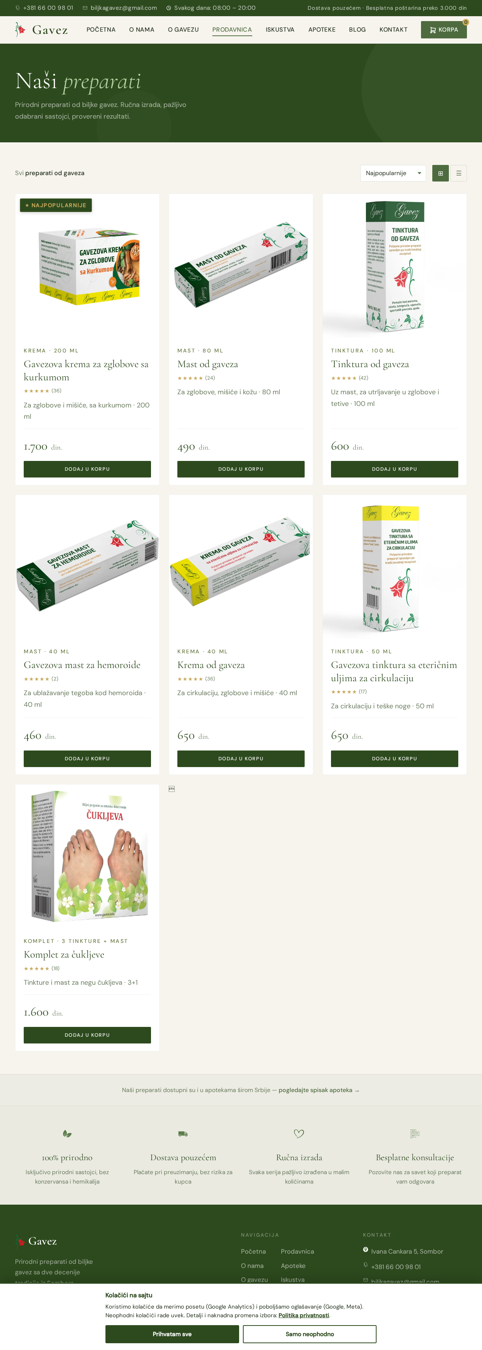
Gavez (50, 29)
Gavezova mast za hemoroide (82, 664)
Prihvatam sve (172, 1334)
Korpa (452, 27)
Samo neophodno (310, 1334)
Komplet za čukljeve (64, 954)
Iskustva (280, 30)
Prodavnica (232, 30)
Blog (357, 30)
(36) (56, 390)
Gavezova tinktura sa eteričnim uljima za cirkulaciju (394, 671)
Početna (101, 30)
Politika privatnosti (304, 1315)
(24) (210, 378)
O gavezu (183, 30)
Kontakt (393, 30)
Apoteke (322, 30)
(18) (55, 968)
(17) (363, 691)
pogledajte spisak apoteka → (319, 1090)
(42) (363, 378)
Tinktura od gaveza (370, 363)
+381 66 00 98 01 (48, 8)
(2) (55, 679)
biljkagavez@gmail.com (124, 8)
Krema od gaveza (211, 664)
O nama (141, 30)
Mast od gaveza (207, 363)
